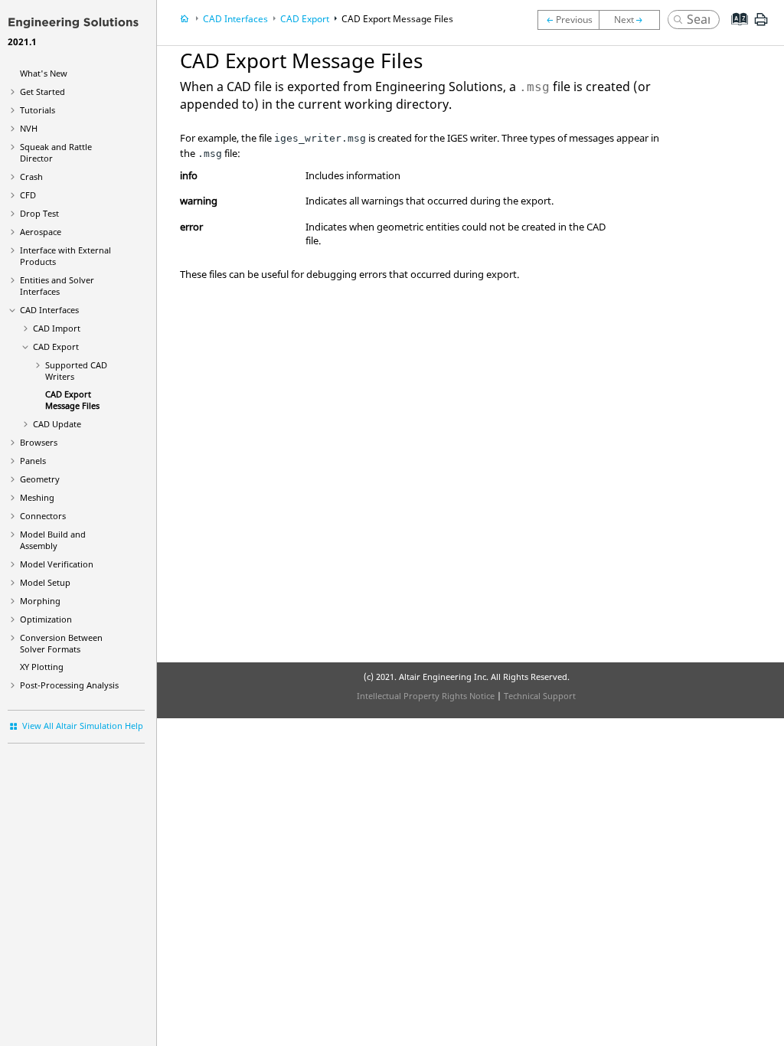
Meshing (37, 497)
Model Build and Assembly (53, 539)
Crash (31, 176)
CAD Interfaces (49, 309)
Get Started (42, 91)
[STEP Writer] (568, 20)
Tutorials (37, 110)
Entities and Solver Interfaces (57, 285)
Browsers (38, 442)
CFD (28, 195)
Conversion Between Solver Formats (61, 643)
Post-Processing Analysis (69, 685)
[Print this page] (761, 25)
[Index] (735, 31)
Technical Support (540, 695)
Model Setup (45, 582)
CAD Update (57, 424)
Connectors (43, 515)
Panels (33, 460)
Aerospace (40, 231)
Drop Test (39, 213)
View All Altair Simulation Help (82, 725)
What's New (43, 73)
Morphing (40, 600)
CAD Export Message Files (72, 399)
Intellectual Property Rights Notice (426, 695)
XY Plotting (42, 666)
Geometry (40, 479)
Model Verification (56, 564)
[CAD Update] (633, 20)
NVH (29, 128)
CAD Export (56, 346)
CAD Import (56, 328)
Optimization (46, 619)
